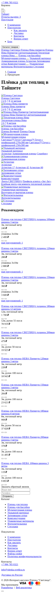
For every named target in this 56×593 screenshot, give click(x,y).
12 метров (16, 101)
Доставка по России (12, 575)
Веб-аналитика (24, 587)
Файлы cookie (14, 553)
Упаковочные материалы (20, 521)
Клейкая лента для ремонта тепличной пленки (26, 184)
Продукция (7, 19)
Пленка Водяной (10, 131)
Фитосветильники (23, 66)
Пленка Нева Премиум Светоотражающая (27, 51)
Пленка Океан (27, 131)
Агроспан (31, 61)
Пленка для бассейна (29, 55)
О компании (14, 25)
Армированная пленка (13, 61)
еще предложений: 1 (12, 242)
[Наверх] (2, 591)
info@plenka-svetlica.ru (13, 569)
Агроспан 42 (22, 167)
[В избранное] (2, 231)
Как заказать (20, 30)
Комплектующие (17, 64)
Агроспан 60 (36, 167)
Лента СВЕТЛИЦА (11, 181)
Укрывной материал (40, 58)
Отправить (7, 496)
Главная (11, 72)
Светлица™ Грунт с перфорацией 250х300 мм (25, 144)
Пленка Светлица (11, 50)
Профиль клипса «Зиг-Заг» (37, 181)
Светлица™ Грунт (11, 139)
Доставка (18, 33)
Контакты (19, 36)
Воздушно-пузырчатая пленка (17, 192)
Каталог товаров (10, 47)
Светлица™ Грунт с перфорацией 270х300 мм (22, 141)
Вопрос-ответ (21, 38)
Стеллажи (38, 66)
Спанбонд (42, 153)
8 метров (11, 123)
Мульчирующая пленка (13, 58)
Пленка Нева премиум (33, 50)
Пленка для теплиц (17, 504)
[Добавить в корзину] (5, 231)
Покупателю (14, 27)
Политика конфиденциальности (24, 556)
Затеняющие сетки (17, 515)
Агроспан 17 (8, 167)
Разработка (7, 587)
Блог (9, 41)
